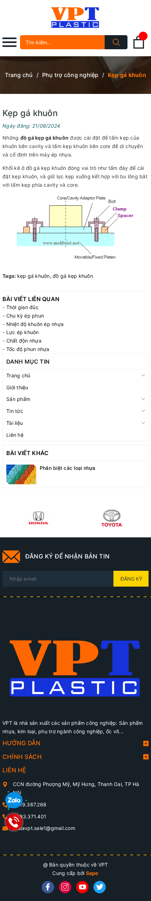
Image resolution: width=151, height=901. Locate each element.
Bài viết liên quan (30, 298)
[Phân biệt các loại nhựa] (21, 474)
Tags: (9, 276)
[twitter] (99, 887)
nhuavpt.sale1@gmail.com (44, 828)
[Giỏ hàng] (138, 47)
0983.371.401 (29, 816)
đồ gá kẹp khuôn (73, 276)
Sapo (92, 873)
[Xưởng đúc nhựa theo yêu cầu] (75, 664)
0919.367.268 (29, 804)
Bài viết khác (27, 452)
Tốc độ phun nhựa (28, 349)
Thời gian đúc (22, 307)
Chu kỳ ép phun (25, 316)
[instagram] (65, 887)
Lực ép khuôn (22, 332)
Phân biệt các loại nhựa (68, 468)
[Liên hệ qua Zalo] (14, 801)
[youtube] (82, 887)
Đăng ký (131, 579)
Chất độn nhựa (23, 341)
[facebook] (48, 887)
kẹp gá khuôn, (35, 276)
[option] (39, 518)
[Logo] (75, 17)
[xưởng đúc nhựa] (39, 518)
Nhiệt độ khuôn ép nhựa (35, 324)
